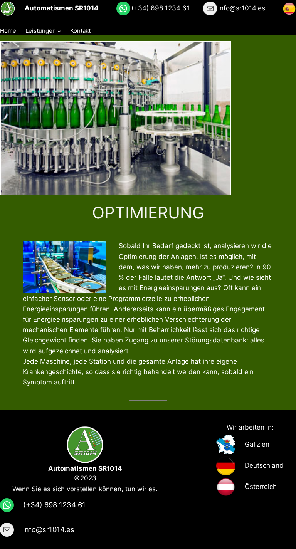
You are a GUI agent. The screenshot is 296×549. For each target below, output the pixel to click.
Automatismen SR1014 (62, 8)
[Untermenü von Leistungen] (59, 31)
